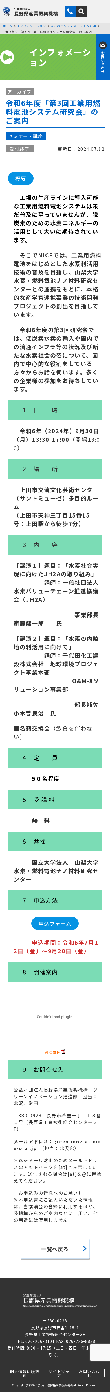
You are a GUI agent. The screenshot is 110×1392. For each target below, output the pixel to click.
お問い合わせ (89, 1373)
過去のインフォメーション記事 (73, 26)
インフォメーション (31, 26)
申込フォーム (55, 923)
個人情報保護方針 (24, 1373)
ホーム (8, 26)
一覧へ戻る (55, 1248)
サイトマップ (59, 1373)
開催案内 (53, 1051)
